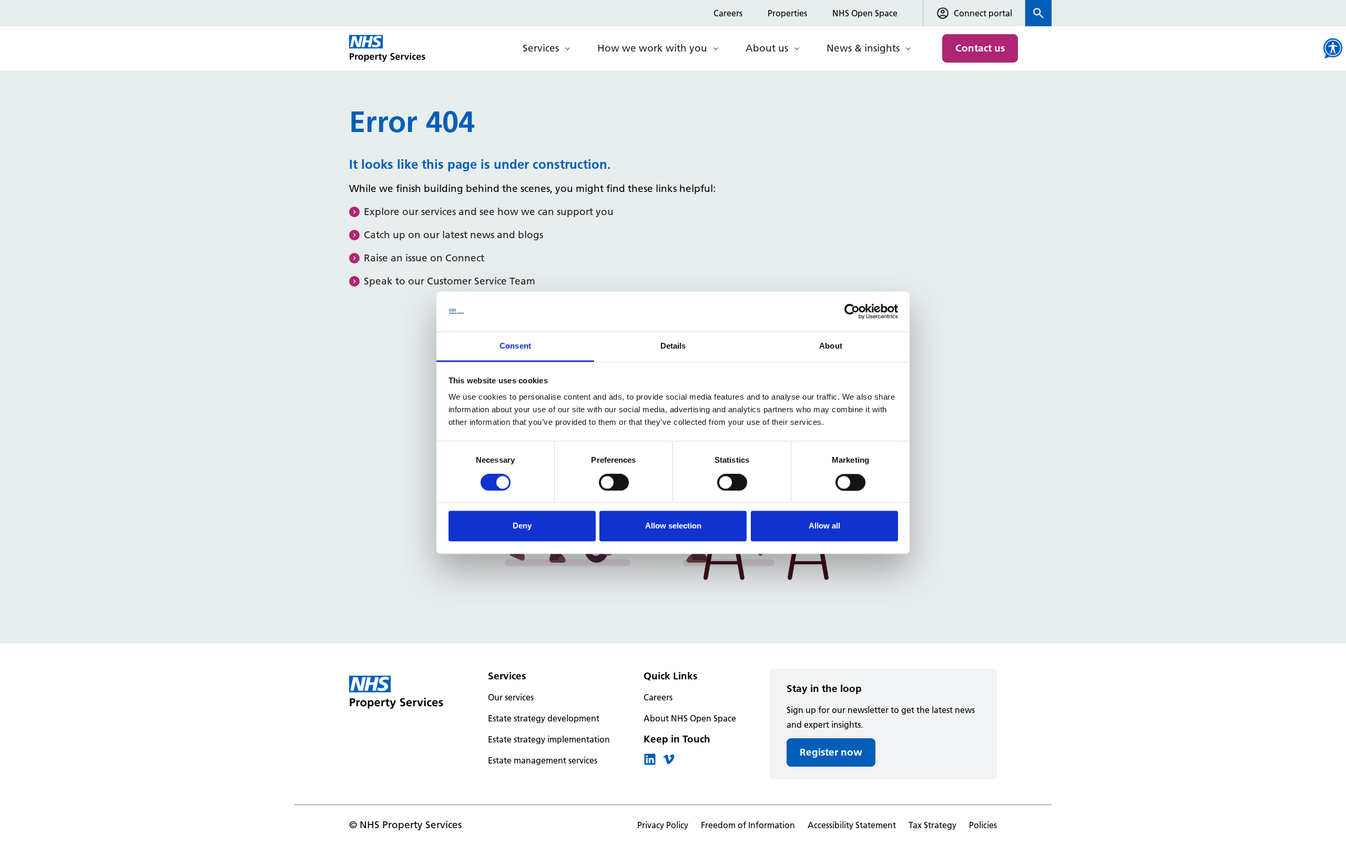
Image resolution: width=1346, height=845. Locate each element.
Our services (511, 697)
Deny (522, 526)
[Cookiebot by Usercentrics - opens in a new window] (852, 311)
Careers (727, 13)
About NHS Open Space (690, 718)
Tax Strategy (932, 825)
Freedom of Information (748, 825)
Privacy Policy (662, 825)
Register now (831, 752)
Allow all (824, 526)
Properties (787, 13)
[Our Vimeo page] (668, 762)
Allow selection (673, 526)
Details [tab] (673, 346)
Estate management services (542, 760)
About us (767, 48)
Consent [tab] (515, 346)
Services (541, 48)
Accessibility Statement (852, 825)
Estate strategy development (543, 718)
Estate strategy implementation (549, 739)
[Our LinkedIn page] (650, 762)
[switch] (614, 482)
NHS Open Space (865, 13)
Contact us (980, 48)
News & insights (863, 48)
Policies (983, 825)
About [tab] (830, 346)
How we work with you (652, 48)
